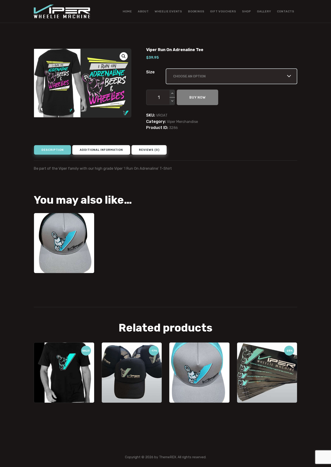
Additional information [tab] (101, 149)
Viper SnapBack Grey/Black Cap (64, 223)
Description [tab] (52, 149)
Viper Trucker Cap (132, 350)
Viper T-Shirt (64, 350)
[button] (124, 56)
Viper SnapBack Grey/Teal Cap (199, 353)
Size (150, 72)
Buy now (197, 97)
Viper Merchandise (182, 122)
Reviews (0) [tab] (149, 149)
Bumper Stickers (267, 350)
